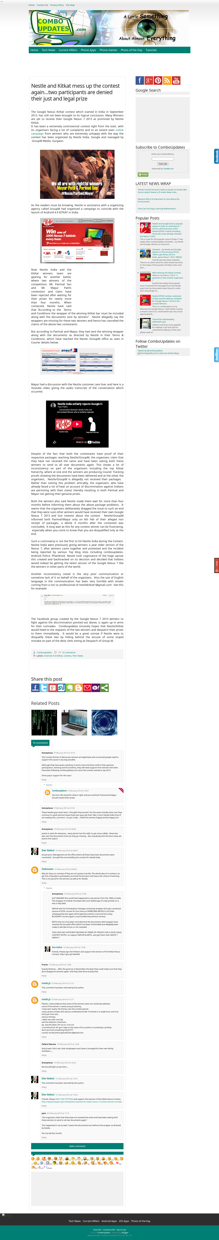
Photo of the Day (131, 50)
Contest (67, 655)
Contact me (42, 5)
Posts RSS (97, 1230)
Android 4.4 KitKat (53, 655)
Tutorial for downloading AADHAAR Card (163, 320)
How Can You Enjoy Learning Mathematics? (157, 208)
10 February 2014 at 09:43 (65, 869)
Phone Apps (88, 50)
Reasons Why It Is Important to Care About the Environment (158, 200)
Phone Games (108, 50)
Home (32, 5)
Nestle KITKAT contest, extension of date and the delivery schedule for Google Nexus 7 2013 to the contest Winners (167, 300)
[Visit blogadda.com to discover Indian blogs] (158, 353)
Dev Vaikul (48, 850)
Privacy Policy (57, 5)
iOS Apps (124, 1221)
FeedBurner (168, 168)
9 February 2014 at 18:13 (64, 753)
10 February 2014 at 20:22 (65, 1062)
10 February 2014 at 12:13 (62, 983)
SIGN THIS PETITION (64, 1099)
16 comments (69, 652)
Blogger (125, 1232)
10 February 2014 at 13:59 (68, 1044)
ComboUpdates (103, 1232)
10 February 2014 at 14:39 (75, 894)
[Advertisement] (109, 66)
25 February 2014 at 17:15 (58, 1113)
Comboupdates (44, 652)
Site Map (70, 5)
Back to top (121, 1230)
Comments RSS (109, 1230)
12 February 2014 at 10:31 (66, 1078)
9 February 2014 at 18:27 (78, 790)
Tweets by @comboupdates (150, 350)
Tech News (48, 50)
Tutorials (151, 50)
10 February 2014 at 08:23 (66, 850)
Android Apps (110, 1221)
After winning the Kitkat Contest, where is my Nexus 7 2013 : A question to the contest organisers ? (167, 276)
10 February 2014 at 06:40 (65, 829)
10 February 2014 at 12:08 (60, 964)
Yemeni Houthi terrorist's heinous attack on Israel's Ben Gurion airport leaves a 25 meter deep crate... (162, 190)
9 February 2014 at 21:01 (64, 808)
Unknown (47, 869)
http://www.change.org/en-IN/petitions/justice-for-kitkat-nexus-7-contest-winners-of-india (82, 1102)
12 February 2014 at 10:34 (66, 1095)
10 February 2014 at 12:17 (62, 999)
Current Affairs (68, 50)
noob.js (46, 983)
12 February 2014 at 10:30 (74, 947)
